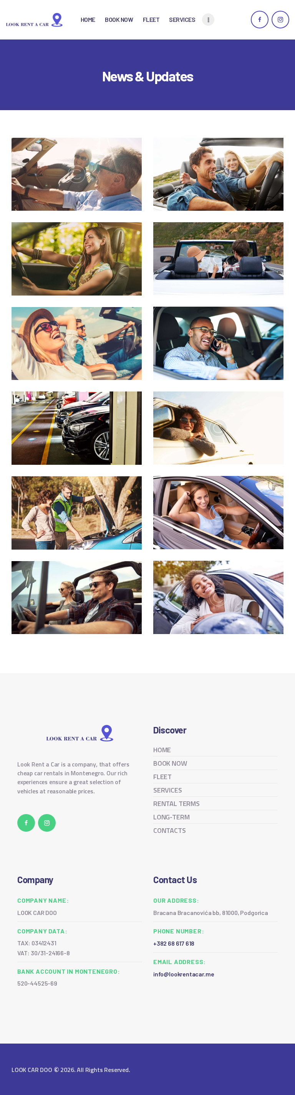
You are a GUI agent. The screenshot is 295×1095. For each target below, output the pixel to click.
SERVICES (167, 790)
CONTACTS (169, 830)
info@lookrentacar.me (183, 974)
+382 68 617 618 (173, 943)
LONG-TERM (171, 817)
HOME (162, 750)
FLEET (162, 776)
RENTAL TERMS (176, 803)
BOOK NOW (170, 763)
